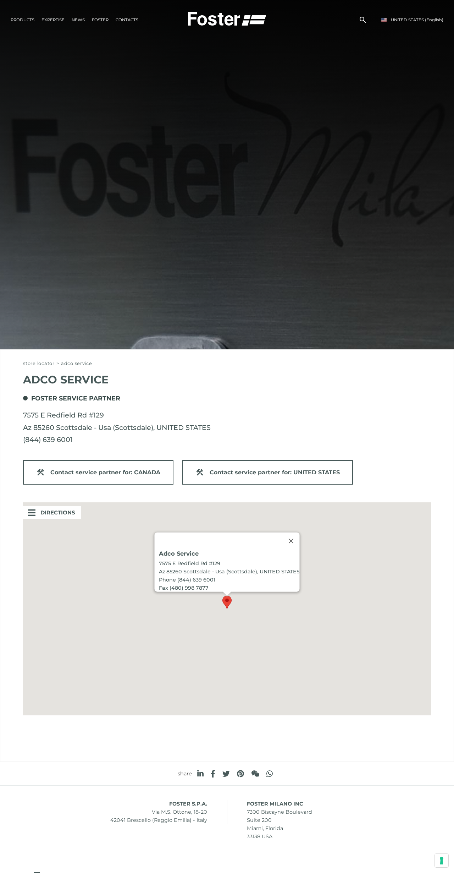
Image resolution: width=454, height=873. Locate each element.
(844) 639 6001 (48, 439)
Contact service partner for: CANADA (105, 472)
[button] (227, 602)
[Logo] (227, 18)
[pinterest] (240, 773)
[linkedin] (200, 773)
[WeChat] (255, 773)
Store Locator (39, 363)
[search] (363, 20)
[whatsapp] (269, 773)
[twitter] (226, 773)
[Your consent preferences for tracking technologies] (441, 860)
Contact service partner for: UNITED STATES (275, 472)
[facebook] (213, 773)
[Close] (291, 540)
